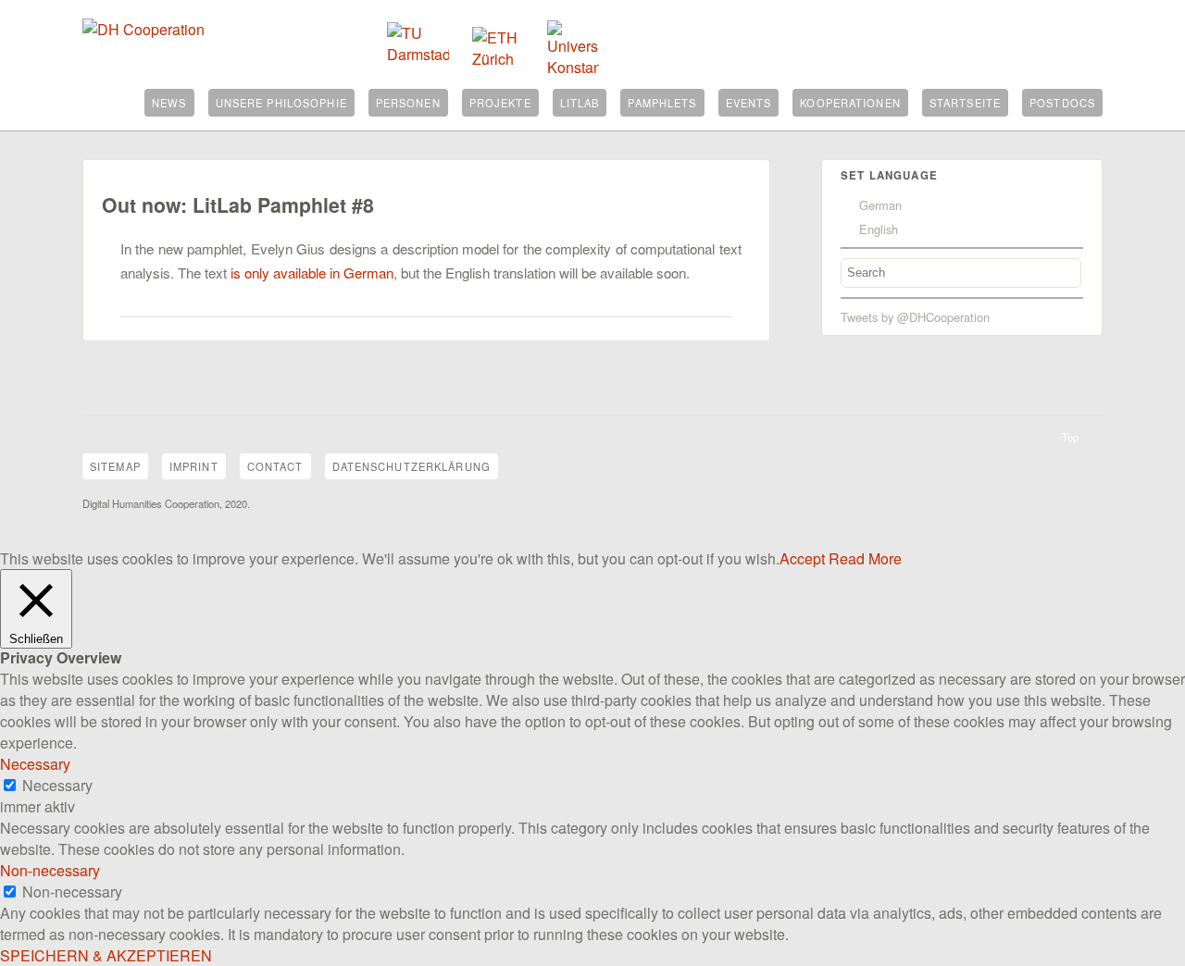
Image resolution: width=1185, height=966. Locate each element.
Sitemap (115, 466)
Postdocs (1062, 102)
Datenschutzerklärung (411, 466)
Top (1070, 436)
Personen (408, 102)
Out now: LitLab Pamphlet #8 (238, 205)
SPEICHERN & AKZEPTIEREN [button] (106, 955)
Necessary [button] (35, 763)
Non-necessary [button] (50, 870)
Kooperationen (850, 102)
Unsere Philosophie (281, 102)
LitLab (580, 102)
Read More (865, 558)
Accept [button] (802, 558)
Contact (275, 466)
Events (749, 102)
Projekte (500, 102)
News (169, 102)
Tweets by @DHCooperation (915, 317)
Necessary (57, 785)
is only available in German (312, 272)
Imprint (193, 466)
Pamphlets (662, 102)
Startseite (965, 102)
